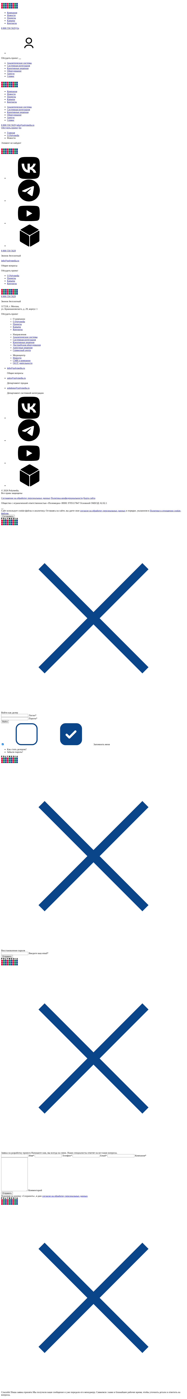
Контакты (12, 23)
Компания (12, 12)
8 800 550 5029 (8, 28)
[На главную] (9, 7)
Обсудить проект (9, 127)
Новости (11, 15)
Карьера (11, 20)
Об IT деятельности (22, 363)
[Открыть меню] (20, 58)
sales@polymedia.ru (16, 378)
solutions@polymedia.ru (18, 388)
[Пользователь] (29, 53)
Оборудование (14, 71)
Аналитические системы (19, 63)
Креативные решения (17, 68)
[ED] (29, 245)
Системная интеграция (18, 65)
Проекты (11, 18)
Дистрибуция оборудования (27, 345)
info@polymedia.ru (25, 125)
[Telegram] (29, 200)
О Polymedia (13, 275)
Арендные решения (22, 347)
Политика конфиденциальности (67, 498)
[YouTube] (29, 223)
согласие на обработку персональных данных (102, 510)
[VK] (29, 178)
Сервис (10, 76)
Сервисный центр (22, 350)
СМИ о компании (22, 360)
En (17, 28)
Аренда (10, 73)
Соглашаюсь (8, 516)
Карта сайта (89, 498)
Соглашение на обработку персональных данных (25, 498)
